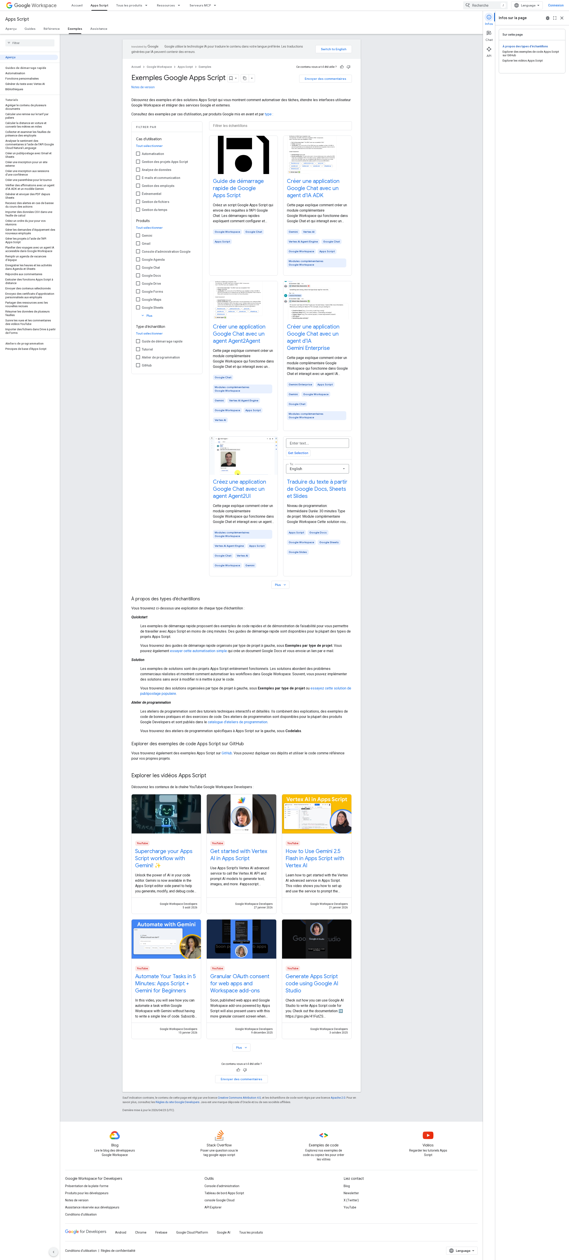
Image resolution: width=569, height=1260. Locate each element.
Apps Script (99, 5)
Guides (30, 29)
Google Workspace (159, 66)
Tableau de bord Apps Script (224, 1193)
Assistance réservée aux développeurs (92, 1207)
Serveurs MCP (200, 5)
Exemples (75, 29)
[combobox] (485, 5)
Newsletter (351, 1193)
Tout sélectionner (149, 146)
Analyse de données (156, 170)
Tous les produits (129, 5)
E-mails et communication (161, 178)
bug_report (547, 18)
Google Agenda (153, 259)
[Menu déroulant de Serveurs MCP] (216, 5)
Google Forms (152, 291)
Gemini (147, 235)
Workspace (44, 5)
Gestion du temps (154, 210)
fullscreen (554, 18)
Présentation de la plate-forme (86, 1186)
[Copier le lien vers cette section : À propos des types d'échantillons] (204, 599)
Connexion (556, 5)
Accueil (76, 5)
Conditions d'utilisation (81, 1214)
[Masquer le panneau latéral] (53, 1252)
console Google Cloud (219, 1200)
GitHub (147, 365)
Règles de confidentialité (118, 1250)
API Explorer (213, 1207)
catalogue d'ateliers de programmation (237, 722)
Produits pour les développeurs (86, 1193)
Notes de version (143, 87)
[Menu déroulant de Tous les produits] (147, 5)
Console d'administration (221, 1186)
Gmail (146, 243)
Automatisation (153, 154)
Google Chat (151, 267)
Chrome (140, 1232)
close (562, 18)
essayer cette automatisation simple (198, 651)
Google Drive (151, 283)
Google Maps (151, 299)
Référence (52, 29)
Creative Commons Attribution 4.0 (239, 1097)
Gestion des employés (158, 186)
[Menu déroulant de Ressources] (180, 5)
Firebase (161, 1232)
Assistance (98, 29)
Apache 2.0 (338, 1097)
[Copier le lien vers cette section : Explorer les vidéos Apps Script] (210, 776)
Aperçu (10, 29)
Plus (146, 315)
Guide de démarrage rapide (162, 341)
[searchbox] (29, 42)
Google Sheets (152, 307)
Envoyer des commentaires (325, 79)
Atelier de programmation (161, 357)
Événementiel (151, 194)
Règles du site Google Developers (177, 1102)
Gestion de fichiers (155, 202)
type (268, 114)
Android (120, 1232)
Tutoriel (147, 349)
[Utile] (342, 67)
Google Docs (151, 275)
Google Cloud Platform (192, 1232)
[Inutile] (348, 67)
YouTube (350, 1207)
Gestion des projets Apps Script (165, 162)
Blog (347, 1186)
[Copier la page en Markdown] (245, 78)
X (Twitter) (351, 1200)
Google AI (223, 1232)
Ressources (166, 5)
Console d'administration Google (166, 251)
